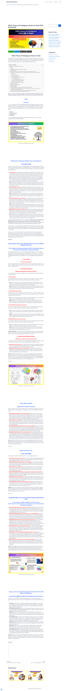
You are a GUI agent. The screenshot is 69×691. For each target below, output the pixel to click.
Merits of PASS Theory (14, 85)
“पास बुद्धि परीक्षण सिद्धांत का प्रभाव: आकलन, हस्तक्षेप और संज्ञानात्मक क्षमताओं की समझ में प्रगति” (21, 87)
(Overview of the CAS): (15, 75)
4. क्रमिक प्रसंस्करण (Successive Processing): (19, 80)
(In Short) (12, 68)
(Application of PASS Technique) (15, 84)
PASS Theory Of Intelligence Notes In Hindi (16, 66)
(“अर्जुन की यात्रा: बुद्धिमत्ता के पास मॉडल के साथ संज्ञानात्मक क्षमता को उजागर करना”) (20, 91)
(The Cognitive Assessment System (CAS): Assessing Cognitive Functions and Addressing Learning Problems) (25, 73)
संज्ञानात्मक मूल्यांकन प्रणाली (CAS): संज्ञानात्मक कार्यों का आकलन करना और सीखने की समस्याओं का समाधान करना (23, 71)
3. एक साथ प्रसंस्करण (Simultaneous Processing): (19, 79)
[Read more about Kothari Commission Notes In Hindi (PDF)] (16, 675)
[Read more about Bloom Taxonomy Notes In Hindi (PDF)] (35, 675)
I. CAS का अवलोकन (14, 74)
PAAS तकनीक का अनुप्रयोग (14, 83)
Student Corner (51, 61)
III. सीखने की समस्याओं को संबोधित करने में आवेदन (17, 81)
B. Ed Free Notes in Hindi (53, 54)
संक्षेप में (11, 67)
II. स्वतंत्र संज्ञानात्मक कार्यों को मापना (16, 76)
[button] (61, 2)
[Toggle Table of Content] (42, 65)
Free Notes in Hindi (52, 58)
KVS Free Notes (51, 59)
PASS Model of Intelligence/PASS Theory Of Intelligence (19, 69)
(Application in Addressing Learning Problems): (18, 82)
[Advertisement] (34, 12)
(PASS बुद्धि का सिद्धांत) (13, 70)
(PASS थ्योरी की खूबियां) (14, 86)
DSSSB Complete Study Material (54, 56)
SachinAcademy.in (11, 2)
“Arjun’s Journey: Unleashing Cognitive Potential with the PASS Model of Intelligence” (23, 90)
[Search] (59, 25)
